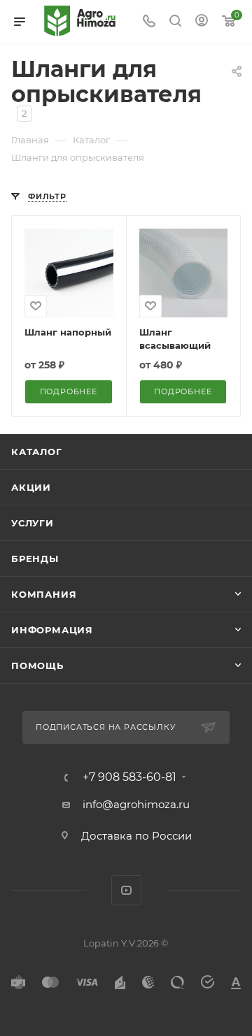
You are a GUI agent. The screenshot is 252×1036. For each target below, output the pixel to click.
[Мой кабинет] (201, 22)
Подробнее (68, 391)
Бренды (35, 558)
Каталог (36, 451)
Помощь (37, 665)
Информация (52, 629)
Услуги (32, 522)
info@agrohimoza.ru (136, 804)
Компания (43, 594)
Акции (31, 487)
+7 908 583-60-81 (129, 777)
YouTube (126, 890)
